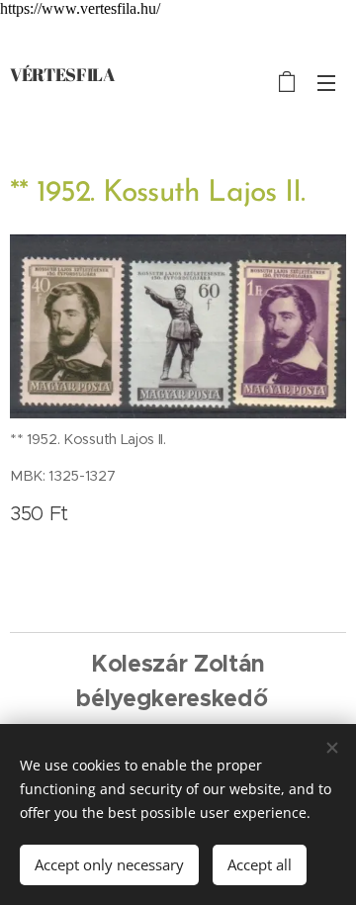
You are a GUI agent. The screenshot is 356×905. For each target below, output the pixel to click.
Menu (326, 82)
